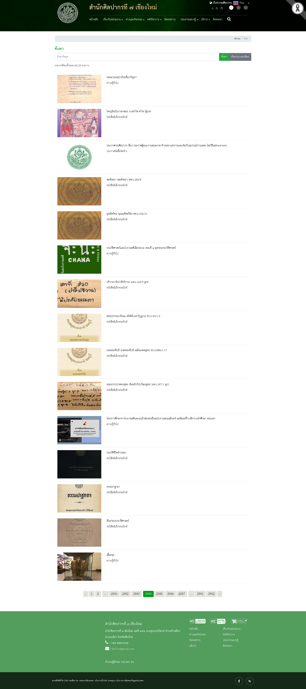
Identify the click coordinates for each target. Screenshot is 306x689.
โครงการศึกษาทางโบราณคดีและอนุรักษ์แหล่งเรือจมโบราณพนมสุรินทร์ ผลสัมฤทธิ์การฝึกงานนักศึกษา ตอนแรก (161, 418)
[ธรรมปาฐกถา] (79, 498)
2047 (181, 594)
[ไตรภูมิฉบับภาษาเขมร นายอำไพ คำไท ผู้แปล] (79, 123)
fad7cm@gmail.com (123, 649)
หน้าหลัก (93, 19)
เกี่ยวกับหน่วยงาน (231, 629)
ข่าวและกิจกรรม (197, 634)
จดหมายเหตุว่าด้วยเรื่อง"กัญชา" (122, 77)
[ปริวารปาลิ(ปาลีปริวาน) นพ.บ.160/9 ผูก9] (79, 294)
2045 (159, 594)
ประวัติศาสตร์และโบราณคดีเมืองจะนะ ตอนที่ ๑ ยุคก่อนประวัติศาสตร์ (141, 248)
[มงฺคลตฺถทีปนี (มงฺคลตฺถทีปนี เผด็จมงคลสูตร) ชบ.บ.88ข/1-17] (79, 362)
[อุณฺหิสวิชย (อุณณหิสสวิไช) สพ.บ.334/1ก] (79, 225)
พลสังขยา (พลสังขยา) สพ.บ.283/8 (124, 179)
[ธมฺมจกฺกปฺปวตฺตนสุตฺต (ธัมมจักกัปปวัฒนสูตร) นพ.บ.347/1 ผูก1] (79, 396)
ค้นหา (224, 56)
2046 (170, 594)
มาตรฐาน (111, 681)
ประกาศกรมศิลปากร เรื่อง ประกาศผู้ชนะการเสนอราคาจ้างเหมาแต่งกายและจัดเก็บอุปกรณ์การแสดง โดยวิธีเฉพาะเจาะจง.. (167, 145)
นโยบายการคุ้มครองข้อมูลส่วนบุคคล (130, 681)
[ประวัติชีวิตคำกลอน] (79, 464)
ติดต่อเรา (217, 19)
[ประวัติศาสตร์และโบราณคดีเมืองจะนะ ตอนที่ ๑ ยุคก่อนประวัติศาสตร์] (79, 259)
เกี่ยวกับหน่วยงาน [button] (112, 19)
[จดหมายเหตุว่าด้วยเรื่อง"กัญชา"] (79, 89)
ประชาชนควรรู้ (230, 640)
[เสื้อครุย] (79, 567)
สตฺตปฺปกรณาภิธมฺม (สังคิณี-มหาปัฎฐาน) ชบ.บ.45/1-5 (133, 316)
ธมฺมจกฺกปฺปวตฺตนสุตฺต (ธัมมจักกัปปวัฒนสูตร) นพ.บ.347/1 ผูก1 (138, 384)
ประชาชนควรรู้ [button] (188, 19)
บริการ (192, 646)
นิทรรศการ (169, 19)
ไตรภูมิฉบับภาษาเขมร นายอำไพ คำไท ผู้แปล (129, 111)
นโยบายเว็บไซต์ (101, 681)
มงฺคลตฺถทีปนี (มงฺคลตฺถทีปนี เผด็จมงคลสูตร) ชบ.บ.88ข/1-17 (137, 350)
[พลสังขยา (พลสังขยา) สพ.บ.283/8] (79, 191)
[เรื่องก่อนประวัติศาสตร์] (79, 532)
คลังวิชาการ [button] (153, 19)
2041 (114, 594)
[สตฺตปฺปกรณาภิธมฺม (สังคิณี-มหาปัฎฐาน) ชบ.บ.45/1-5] (79, 328)
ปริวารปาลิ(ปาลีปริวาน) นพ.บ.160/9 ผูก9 (128, 282)
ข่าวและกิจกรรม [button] (134, 19)
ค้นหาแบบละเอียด (240, 56)
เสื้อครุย (110, 555)
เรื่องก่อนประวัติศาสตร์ (118, 521)
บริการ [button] (204, 19)
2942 (211, 594)
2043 (136, 594)
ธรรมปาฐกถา (113, 486)
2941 (200, 594)
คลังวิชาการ (229, 634)
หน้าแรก (237, 39)
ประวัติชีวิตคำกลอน (116, 452)
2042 (125, 594)
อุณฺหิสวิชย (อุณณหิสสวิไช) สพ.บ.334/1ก (127, 213)
